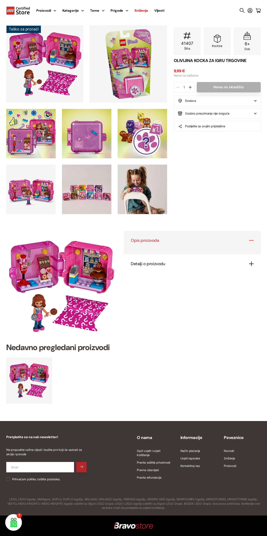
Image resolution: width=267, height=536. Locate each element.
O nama (144, 437)
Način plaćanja (190, 451)
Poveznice (233, 437)
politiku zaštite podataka (43, 479)
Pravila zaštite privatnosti (153, 462)
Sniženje (229, 458)
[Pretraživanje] (242, 10)
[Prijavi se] (250, 10)
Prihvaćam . (36, 479)
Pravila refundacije (149, 477)
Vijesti (159, 10)
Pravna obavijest (148, 470)
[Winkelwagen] (258, 10)
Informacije (191, 437)
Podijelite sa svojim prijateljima (205, 126)
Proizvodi (230, 466)
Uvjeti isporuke (190, 458)
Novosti (229, 451)
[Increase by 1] (190, 87)
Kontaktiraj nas (190, 466)
